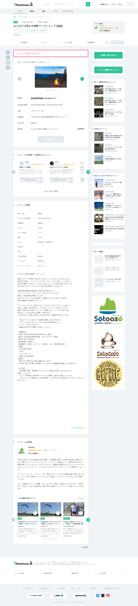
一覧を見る (80, 498)
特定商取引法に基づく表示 (111, 588)
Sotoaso (102, 26)
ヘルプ (113, 4)
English (130, 4)
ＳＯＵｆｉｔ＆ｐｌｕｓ (112, 267)
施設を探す (74, 573)
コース (56, 11)
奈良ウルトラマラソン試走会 (59, 167)
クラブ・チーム (68, 11)
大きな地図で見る (77, 428)
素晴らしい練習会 (25, 167)
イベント (19, 11)
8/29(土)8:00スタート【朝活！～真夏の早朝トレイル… (113, 101)
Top (14, 17)
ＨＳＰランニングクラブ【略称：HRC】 (113, 183)
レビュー (45, 42)
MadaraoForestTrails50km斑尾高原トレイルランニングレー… (114, 218)
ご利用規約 (61, 588)
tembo (27, 162)
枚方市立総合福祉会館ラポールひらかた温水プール (113, 257)
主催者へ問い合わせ (108, 55)
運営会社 (93, 588)
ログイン (120, 4)
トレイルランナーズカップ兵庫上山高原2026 (113, 148)
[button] (47, 90)
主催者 (31, 11)
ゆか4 (57, 162)
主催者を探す (48, 573)
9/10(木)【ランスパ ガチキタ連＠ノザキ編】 (113, 113)
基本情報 (24, 42)
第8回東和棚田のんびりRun (113, 159)
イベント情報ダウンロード (108, 70)
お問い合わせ (29, 588)
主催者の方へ (104, 4)
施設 (43, 11)
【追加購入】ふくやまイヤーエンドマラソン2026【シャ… (113, 206)
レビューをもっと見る (51, 191)
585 (117, 28)
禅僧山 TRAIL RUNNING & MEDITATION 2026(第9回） (113, 136)
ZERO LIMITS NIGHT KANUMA (114, 229)
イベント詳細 (67, 42)
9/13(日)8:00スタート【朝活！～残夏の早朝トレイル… (113, 89)
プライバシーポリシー (77, 588)
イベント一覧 (23, 17)
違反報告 (85, 547)
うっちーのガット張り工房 (113, 279)
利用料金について (45, 588)
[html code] (8, 67)
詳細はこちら (41, 266)
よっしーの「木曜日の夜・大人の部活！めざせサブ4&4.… (113, 195)
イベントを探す (19, 573)
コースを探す (102, 573)
